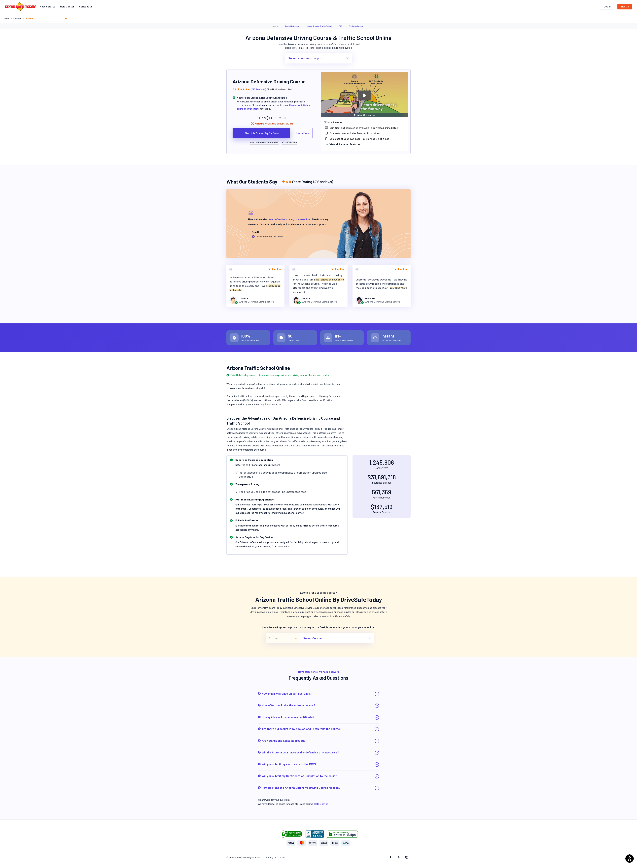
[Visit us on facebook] (391, 857)
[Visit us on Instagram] (407, 857)
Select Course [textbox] (312, 638)
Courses (17, 18)
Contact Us (85, 6)
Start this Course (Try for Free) (262, 133)
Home (6, 18)
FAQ (340, 26)
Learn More (302, 133)
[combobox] (46, 18)
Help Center (67, 6)
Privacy (269, 857)
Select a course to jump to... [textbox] (306, 58)
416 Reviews (258, 89)
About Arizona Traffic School (319, 26)
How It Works (47, 6)
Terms (281, 857)
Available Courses (292, 26)
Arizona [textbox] (30, 18)
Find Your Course (356, 26)
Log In (607, 6)
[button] (318, 694)
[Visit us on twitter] (399, 857)
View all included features (344, 144)
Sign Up (625, 6)
